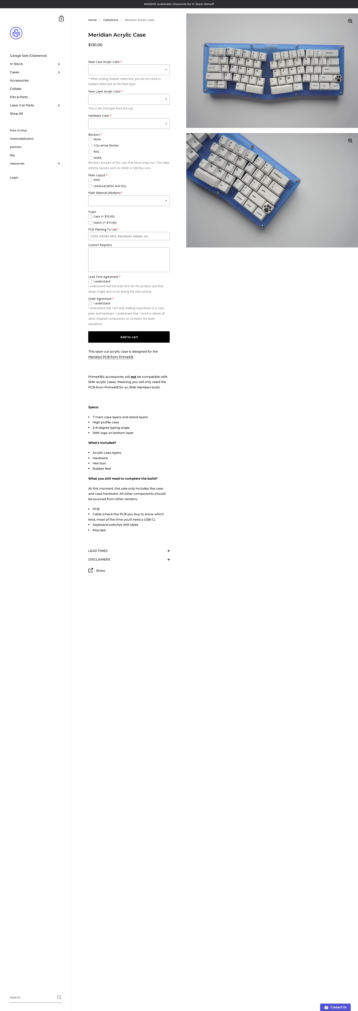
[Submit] (59, 997)
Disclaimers (99, 559)
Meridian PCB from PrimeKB (110, 357)
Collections (110, 20)
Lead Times (98, 551)
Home (92, 20)
